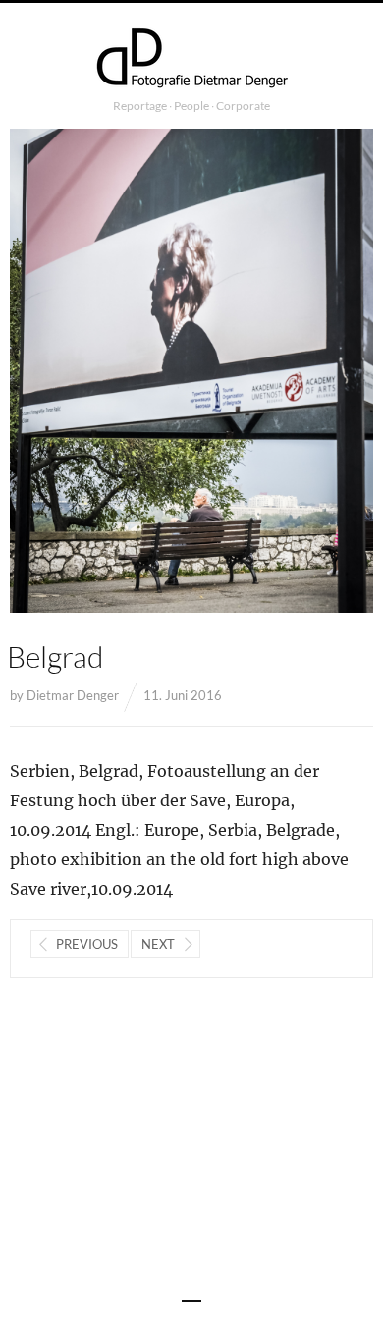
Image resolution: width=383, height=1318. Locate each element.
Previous (87, 944)
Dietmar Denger (73, 695)
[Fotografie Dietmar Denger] (191, 60)
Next (158, 944)
